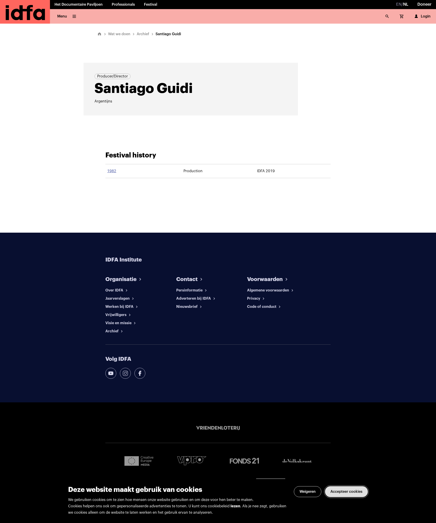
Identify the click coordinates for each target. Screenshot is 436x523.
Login (426, 16)
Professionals (123, 4)
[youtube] (110, 373)
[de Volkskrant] (297, 461)
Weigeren (308, 491)
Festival (150, 4)
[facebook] (139, 373)
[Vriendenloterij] (218, 428)
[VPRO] (191, 460)
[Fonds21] (244, 461)
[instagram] (125, 373)
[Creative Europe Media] (139, 461)
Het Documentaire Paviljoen (78, 4)
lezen (235, 506)
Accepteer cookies (346, 491)
